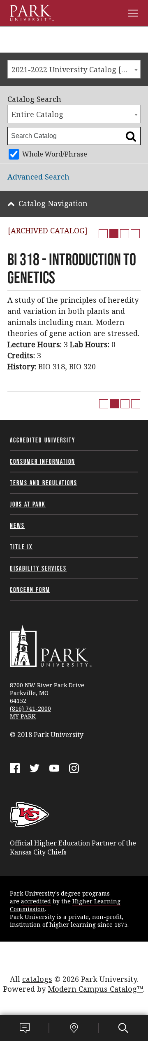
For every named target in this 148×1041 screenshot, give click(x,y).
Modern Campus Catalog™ (95, 989)
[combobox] (74, 69)
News (17, 525)
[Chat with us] (24, 1028)
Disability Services (38, 568)
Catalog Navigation (53, 203)
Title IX (21, 546)
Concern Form (30, 589)
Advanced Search (38, 177)
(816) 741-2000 (30, 708)
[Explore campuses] (74, 1028)
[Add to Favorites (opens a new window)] (103, 233)
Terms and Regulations (43, 482)
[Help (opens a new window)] (135, 233)
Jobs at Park (28, 504)
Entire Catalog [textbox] (37, 114)
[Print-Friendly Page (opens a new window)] (124, 233)
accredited (36, 901)
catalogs (37, 979)
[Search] (123, 1028)
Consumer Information (42, 461)
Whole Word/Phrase (54, 154)
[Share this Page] (113, 233)
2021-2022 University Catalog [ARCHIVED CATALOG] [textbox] (76, 69)
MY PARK (23, 716)
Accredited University (42, 440)
